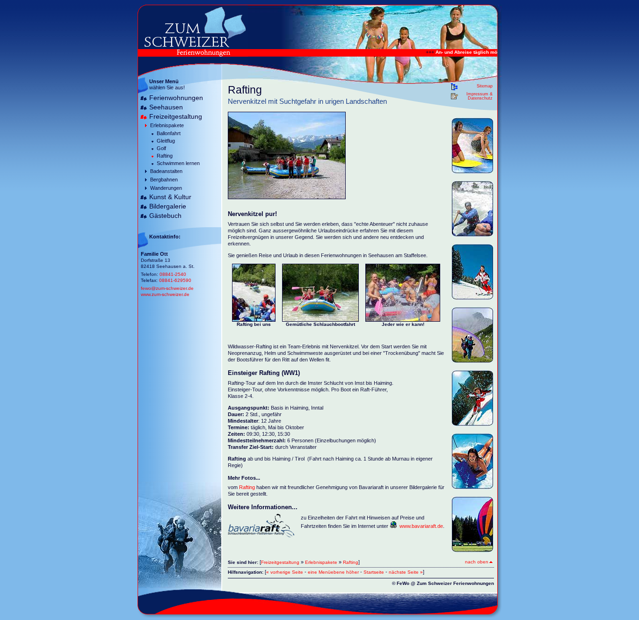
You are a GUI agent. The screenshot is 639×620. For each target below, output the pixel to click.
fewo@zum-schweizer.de (167, 288)
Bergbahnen (164, 179)
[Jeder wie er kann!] (402, 319)
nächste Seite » (406, 572)
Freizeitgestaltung (175, 116)
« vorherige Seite (284, 572)
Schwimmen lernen (178, 163)
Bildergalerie (167, 206)
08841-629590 (175, 280)
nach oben (476, 561)
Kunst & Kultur (170, 197)
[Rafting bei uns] (254, 319)
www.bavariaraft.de (421, 526)
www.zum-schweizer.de (165, 294)
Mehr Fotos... (244, 478)
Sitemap (485, 86)
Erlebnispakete (167, 125)
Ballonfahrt (169, 133)
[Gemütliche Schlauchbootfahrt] (320, 319)
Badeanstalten (166, 171)
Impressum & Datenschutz (479, 96)
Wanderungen (166, 188)
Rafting (165, 156)
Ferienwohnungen (176, 97)
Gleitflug (166, 141)
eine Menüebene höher (333, 572)
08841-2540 (173, 274)
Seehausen (166, 107)
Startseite (373, 572)
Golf (161, 148)
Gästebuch (165, 215)
